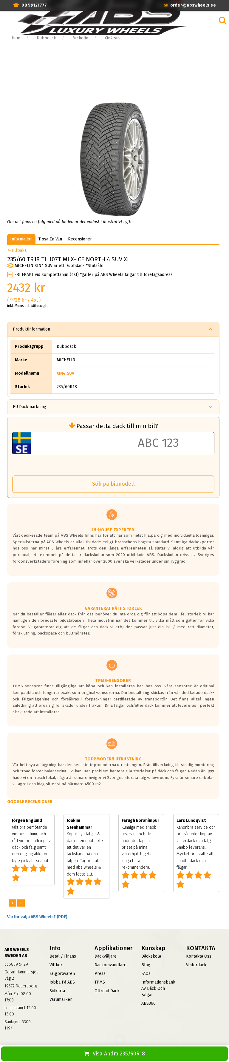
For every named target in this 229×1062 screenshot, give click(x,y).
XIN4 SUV (65, 373)
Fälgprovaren (62, 973)
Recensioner (80, 239)
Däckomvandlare (110, 964)
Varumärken (60, 999)
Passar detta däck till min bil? (117, 426)
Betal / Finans (62, 956)
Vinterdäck (196, 964)
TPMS (100, 982)
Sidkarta (57, 990)
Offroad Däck (107, 990)
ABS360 (148, 1003)
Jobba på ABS (62, 982)
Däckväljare (106, 956)
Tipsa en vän (50, 239)
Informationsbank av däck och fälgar (158, 988)
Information (21, 239)
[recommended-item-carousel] (13, 903)
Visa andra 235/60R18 (119, 1053)
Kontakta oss (198, 956)
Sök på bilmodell (113, 484)
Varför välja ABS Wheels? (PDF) (37, 916)
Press (100, 973)
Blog (145, 964)
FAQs (146, 973)
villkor (55, 964)
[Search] (223, 20)
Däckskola (151, 956)
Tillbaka (19, 250)
